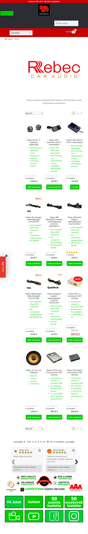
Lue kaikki (18, 441)
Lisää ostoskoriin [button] (34, 187)
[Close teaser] (6, 256)
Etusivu (10, 39)
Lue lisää (74, 187)
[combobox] (66, 23)
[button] (3, 267)
